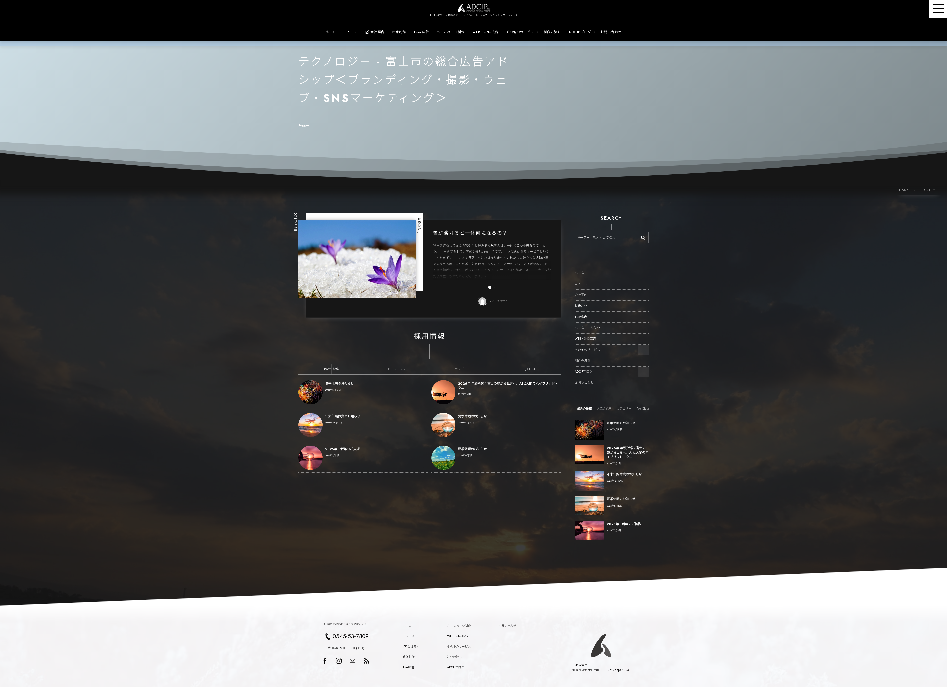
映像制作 (581, 306)
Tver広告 (581, 317)
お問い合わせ (584, 382)
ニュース (581, 284)
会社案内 (581, 295)
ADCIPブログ (584, 372)
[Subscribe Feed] (366, 660)
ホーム (579, 273)
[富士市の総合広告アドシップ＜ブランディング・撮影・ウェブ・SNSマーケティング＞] (473, 8)
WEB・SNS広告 (585, 338)
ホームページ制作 (587, 328)
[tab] (331, 369)
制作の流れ (583, 360)
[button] (938, 9)
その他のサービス (587, 350)
